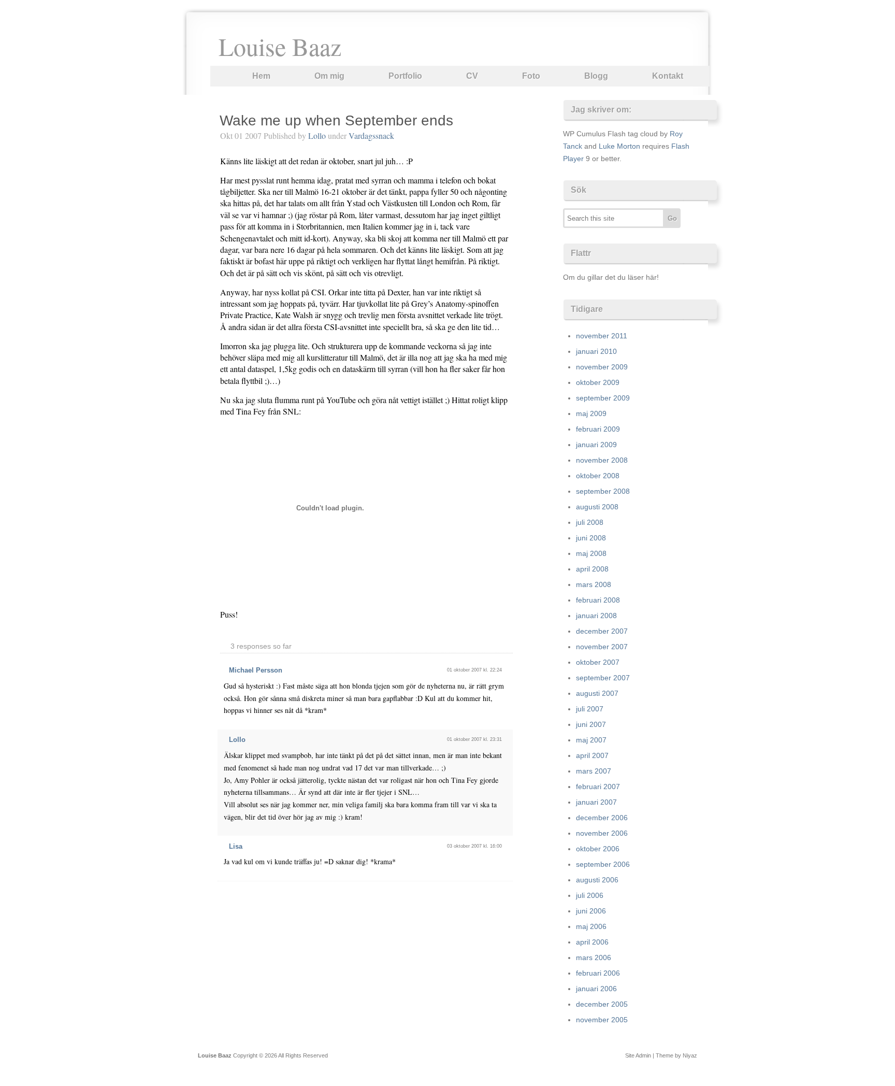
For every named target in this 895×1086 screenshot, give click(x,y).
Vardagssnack (371, 135)
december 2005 (602, 1004)
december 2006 (602, 817)
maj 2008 (591, 553)
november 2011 (601, 336)
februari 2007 (598, 786)
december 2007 (602, 631)
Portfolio (405, 76)
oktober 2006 (597, 849)
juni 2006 (591, 911)
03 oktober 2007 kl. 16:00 (474, 846)
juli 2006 (589, 895)
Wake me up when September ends (336, 120)
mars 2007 (593, 771)
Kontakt (667, 76)
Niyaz (690, 1055)
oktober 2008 (597, 475)
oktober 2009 (597, 382)
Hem (261, 76)
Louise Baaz (280, 46)
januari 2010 (596, 351)
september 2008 (603, 491)
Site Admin (638, 1055)
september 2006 (603, 864)
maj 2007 (591, 740)
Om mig (329, 76)
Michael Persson (255, 670)
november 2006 (602, 833)
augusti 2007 (597, 693)
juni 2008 (591, 538)
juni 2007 (591, 724)
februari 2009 (598, 429)
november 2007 (602, 646)
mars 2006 (593, 957)
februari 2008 (598, 600)
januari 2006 (596, 988)
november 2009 (602, 367)
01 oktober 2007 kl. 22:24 (474, 670)
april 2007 (592, 755)
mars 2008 (593, 584)
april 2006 (592, 942)
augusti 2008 (597, 507)
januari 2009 (596, 444)
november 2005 (602, 1020)
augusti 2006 (597, 880)
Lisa (235, 846)
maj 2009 (591, 413)
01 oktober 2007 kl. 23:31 (474, 739)
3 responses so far (261, 646)
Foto (531, 76)
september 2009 (603, 398)
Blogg (596, 76)
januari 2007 (596, 802)
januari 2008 (596, 615)
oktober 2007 (597, 662)
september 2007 (603, 678)
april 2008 (592, 569)
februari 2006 (598, 973)
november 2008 (602, 460)
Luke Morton (619, 146)
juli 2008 (589, 522)
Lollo (317, 135)
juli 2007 (589, 709)
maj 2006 (591, 926)
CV (472, 76)
